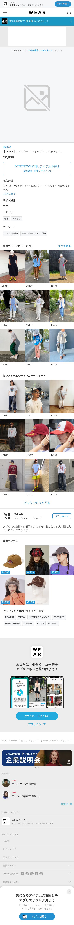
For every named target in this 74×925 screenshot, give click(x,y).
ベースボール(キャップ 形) (34, 233)
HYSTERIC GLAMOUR (39, 617)
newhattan (28, 623)
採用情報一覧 (66, 804)
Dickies (7, 146)
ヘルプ (6, 841)
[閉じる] (69, 891)
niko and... (52, 623)
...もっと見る (9, 193)
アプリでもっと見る (37, 502)
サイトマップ (9, 849)
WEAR (4, 741)
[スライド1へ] (35, 767)
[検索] (69, 12)
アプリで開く (62, 4)
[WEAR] (37, 12)
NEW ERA (9, 617)
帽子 (6, 219)
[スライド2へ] (38, 767)
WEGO (21, 617)
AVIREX (40, 623)
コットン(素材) (11, 233)
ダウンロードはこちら (37, 716)
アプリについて (37, 724)
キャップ (17, 219)
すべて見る (64, 245)
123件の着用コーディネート (39, 50)
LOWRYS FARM (12, 623)
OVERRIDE (59, 617)
